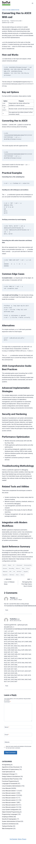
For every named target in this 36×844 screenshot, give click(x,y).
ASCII (4, 565)
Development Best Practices (10, 779)
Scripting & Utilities (7, 816)
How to (18, 568)
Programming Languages (9, 814)
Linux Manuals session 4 (9, 798)
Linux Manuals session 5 (9, 800)
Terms (19, 839)
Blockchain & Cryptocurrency (10, 769)
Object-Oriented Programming (11, 812)
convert (5, 568)
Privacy (24, 839)
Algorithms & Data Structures (10, 767)
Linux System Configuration (10, 809)
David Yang (6, 20)
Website (7, 742)
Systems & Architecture (9, 824)
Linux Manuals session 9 (9, 807)
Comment (7, 702)
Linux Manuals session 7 (9, 802)
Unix (17, 574)
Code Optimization (7, 772)
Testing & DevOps (7, 826)
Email (7, 734)
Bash (9, 565)
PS (10, 571)
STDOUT (19, 571)
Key (23, 568)
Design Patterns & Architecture (11, 776)
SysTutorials (13, 839)
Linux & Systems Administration (10, 9)
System (26, 571)
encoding (11, 568)
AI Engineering (6, 764)
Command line (27, 565)
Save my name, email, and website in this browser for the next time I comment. (18, 747)
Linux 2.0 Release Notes (9, 582)
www (22, 574)
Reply (6, 610)
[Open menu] (32, 3)
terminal (11, 574)
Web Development (7, 828)
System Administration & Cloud (11, 821)
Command (19, 565)
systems (5, 574)
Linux (28, 568)
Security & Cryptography (9, 819)
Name (7, 727)
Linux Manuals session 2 (9, 793)
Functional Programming (9, 781)
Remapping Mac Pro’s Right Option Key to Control (27, 583)
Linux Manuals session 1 (9, 790)
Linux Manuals (6, 788)
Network (5, 571)
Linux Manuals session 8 (9, 805)
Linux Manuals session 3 (9, 795)
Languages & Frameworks (9, 783)
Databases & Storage (8, 774)
